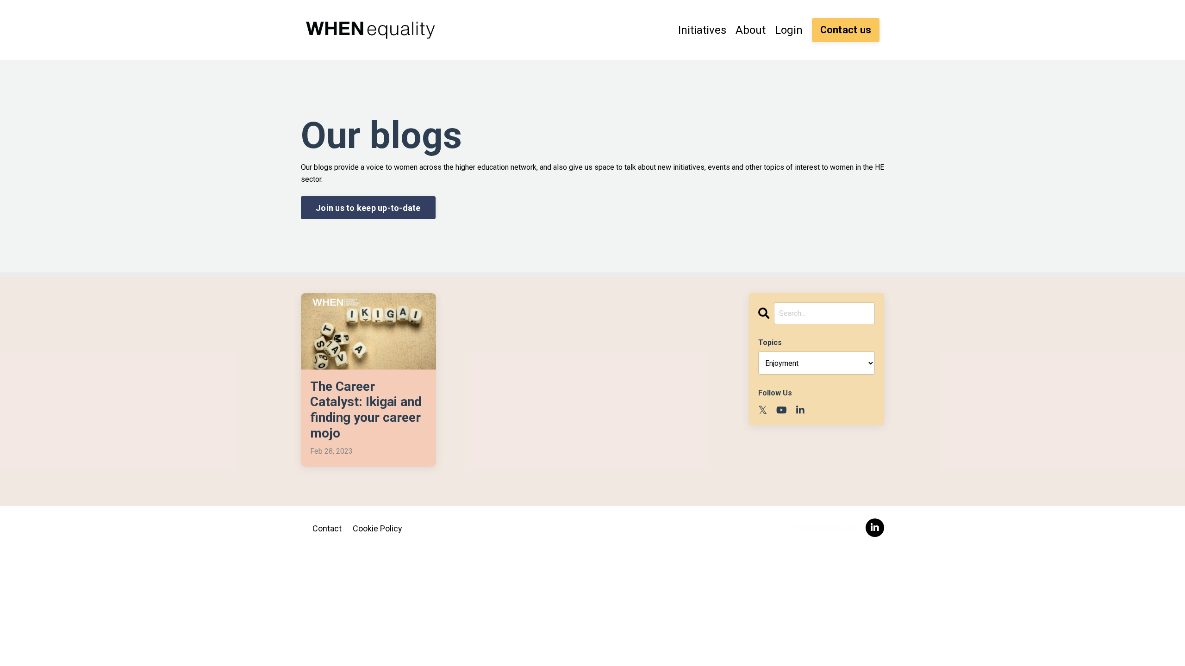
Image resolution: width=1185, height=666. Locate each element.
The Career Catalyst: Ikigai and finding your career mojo (366, 410)
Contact (327, 528)
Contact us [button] (846, 30)
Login (789, 30)
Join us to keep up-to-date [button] (368, 208)
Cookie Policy (377, 528)
